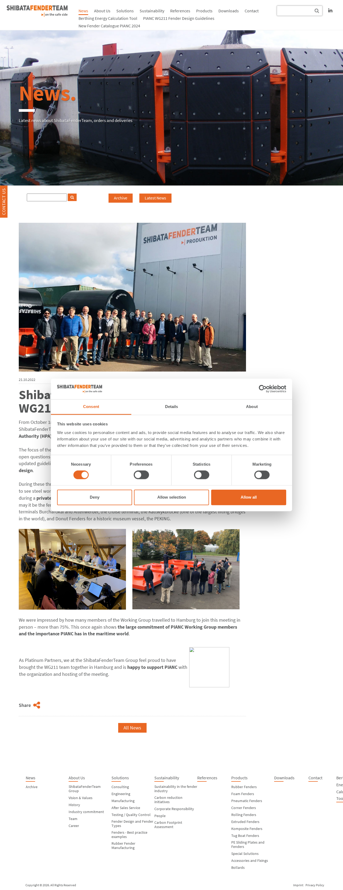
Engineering (120, 794)
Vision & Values (80, 798)
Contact (252, 10)
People (160, 816)
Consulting (120, 787)
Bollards (238, 867)
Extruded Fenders (245, 821)
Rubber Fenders (244, 787)
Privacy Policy (314, 885)
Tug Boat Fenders (245, 835)
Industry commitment (86, 812)
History (74, 805)
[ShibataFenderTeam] (37, 11)
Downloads (228, 10)
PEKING (162, 519)
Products (204, 10)
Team (73, 819)
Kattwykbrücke (164, 512)
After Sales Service (125, 808)
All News (132, 728)
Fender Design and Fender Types (132, 823)
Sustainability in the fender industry (175, 788)
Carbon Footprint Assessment (168, 824)
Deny (94, 497)
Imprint (298, 885)
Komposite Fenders (246, 828)
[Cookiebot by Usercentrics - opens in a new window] (262, 389)
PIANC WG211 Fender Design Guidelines (178, 18)
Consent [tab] (91, 406)
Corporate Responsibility (174, 809)
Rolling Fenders (243, 815)
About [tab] (252, 406)
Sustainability (152, 10)
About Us (102, 10)
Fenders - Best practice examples (129, 834)
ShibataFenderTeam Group (85, 788)
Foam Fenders (242, 794)
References (180, 10)
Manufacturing (123, 801)
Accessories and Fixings (249, 860)
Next (222, 728)
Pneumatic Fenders (246, 801)
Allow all (249, 497)
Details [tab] (171, 406)
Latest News (155, 198)
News (83, 10)
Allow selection (171, 497)
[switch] (141, 475)
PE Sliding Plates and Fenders (247, 844)
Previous (41, 728)
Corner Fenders (243, 808)
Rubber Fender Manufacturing (123, 845)
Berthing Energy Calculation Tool (108, 18)
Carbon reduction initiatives (168, 799)
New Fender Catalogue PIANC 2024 (109, 25)
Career (74, 826)
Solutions (125, 10)
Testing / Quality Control (131, 815)
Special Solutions (245, 853)
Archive (120, 198)
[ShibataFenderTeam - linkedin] (330, 10)
